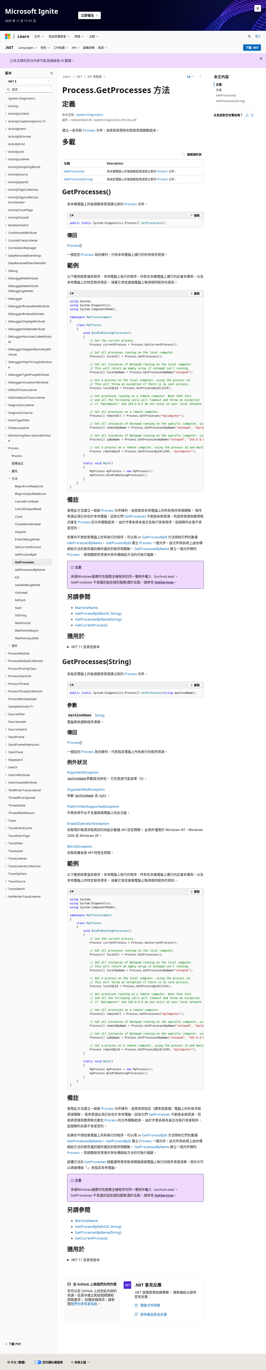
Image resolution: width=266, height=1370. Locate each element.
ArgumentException (83, 772)
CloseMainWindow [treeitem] (28, 524)
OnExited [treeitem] (21, 593)
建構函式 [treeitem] (17, 463)
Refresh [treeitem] (20, 600)
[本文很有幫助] (247, 115)
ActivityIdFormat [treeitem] (19, 136)
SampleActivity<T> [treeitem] (21, 706)
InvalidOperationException (88, 823)
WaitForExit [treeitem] (23, 623)
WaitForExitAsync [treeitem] (27, 630)
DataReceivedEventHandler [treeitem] (27, 263)
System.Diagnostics (89, 115)
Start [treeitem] (18, 608)
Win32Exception (79, 846)
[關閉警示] (257, 8)
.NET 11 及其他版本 (85, 647)
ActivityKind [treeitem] (16, 144)
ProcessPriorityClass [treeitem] (22, 669)
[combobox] (28, 81)
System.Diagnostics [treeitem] (21, 98)
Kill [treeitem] (17, 577)
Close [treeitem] (18, 517)
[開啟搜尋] (249, 36)
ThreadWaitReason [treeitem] (21, 813)
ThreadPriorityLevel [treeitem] (21, 798)
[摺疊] (51, 73)
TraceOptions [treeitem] (17, 874)
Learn (67, 76)
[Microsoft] (7, 36)
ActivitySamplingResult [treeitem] (24, 167)
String (100, 715)
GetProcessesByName (84, 543)
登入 (258, 36)
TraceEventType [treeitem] (19, 836)
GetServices (164, 582)
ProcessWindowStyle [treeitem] (22, 699)
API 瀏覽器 (94, 76)
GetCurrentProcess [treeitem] (28, 547)
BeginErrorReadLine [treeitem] (29, 486)
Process (89, 130)
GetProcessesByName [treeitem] (30, 570)
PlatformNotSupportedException (93, 806)
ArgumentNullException (86, 789)
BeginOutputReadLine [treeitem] (30, 494)
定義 (219, 84)
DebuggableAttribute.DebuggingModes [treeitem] (23, 288)
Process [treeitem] (17, 456)
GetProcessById (154, 537)
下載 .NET (252, 48)
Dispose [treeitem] (20, 532)
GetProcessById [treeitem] (26, 554)
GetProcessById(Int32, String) (98, 613)
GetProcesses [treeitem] (24, 562)
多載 (219, 90)
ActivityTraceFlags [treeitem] (20, 210)
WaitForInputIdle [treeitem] (27, 638)
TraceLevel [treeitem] (15, 851)
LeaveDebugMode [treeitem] (27, 585)
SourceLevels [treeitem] (17, 722)
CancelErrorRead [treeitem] (26, 501)
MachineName (86, 607)
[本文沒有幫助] (252, 115)
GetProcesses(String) (78, 179)
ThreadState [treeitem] (16, 805)
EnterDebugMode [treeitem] (27, 539)
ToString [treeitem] (21, 615)
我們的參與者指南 (84, 1304)
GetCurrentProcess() (91, 625)
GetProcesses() (74, 171)
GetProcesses (135, 516)
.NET (79, 76)
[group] (135, 394)
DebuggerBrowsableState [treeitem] (26, 314)
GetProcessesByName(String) (98, 619)
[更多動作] (200, 76)
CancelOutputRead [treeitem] (28, 509)
